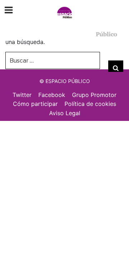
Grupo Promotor (94, 94)
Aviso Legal (64, 113)
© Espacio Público (64, 81)
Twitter (22, 94)
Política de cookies (90, 103)
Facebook (51, 94)
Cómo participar (35, 103)
